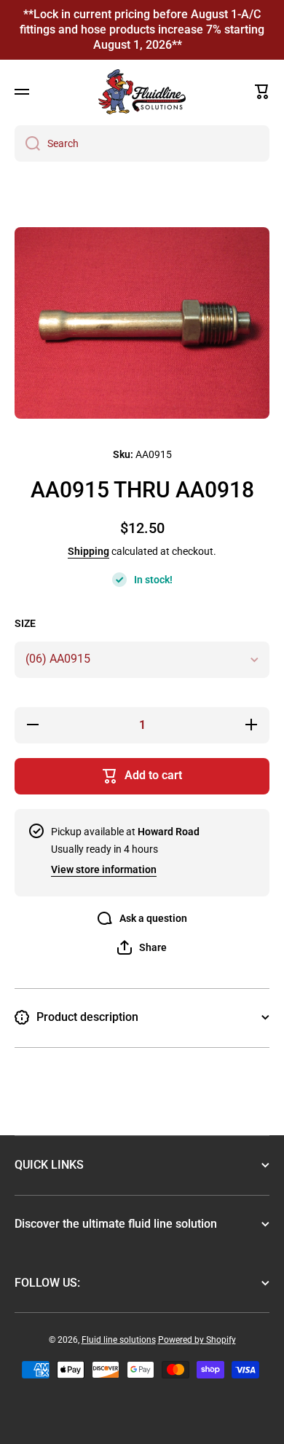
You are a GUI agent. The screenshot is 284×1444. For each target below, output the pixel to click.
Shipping (88, 551)
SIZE (25, 623)
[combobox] (142, 143)
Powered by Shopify (197, 1340)
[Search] (27, 143)
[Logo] (142, 91)
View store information (104, 869)
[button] (262, 91)
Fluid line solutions (119, 1340)
